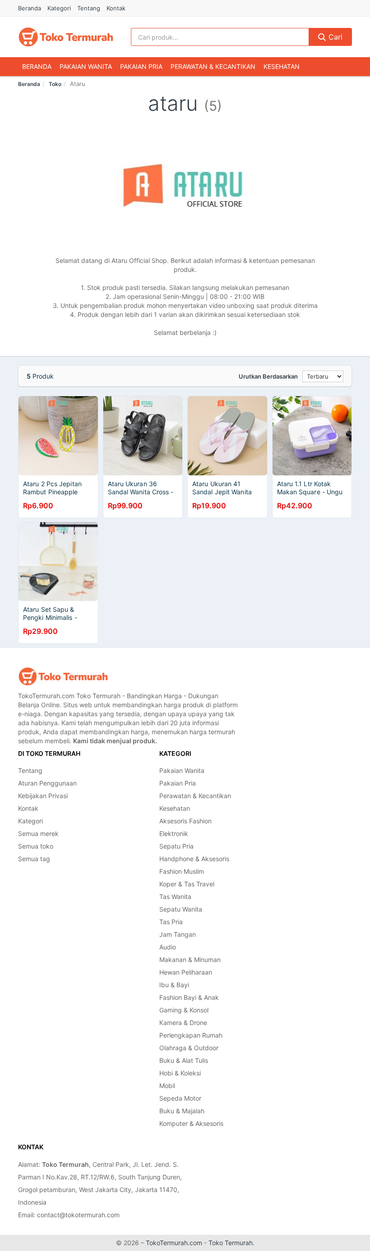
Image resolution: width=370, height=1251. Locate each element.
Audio (167, 947)
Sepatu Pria (176, 846)
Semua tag (34, 859)
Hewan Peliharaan (185, 972)
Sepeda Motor (180, 1098)
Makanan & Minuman (190, 959)
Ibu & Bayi (174, 985)
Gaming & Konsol (183, 1010)
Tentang (88, 8)
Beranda (29, 8)
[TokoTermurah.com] (66, 37)
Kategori (59, 8)
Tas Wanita (175, 896)
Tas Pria (171, 922)
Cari (334, 36)
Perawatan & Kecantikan (213, 66)
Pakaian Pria (141, 66)
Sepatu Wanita (180, 909)
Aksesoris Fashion (185, 821)
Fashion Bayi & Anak (189, 997)
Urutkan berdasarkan (268, 376)
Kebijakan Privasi (43, 795)
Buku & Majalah (181, 1111)
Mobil (167, 1085)
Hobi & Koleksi (180, 1073)
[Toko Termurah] (63, 676)
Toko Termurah (230, 1242)
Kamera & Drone (183, 1022)
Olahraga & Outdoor (188, 1048)
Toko (55, 84)
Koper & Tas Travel (186, 884)
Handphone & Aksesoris (194, 859)
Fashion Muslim (181, 871)
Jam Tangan (177, 934)
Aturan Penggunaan (47, 783)
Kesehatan (282, 66)
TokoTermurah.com (174, 1242)
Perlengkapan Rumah (190, 1035)
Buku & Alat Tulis (183, 1060)
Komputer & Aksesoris (191, 1123)
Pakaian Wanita (86, 66)
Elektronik (173, 833)
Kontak (115, 8)
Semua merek (38, 833)
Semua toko (35, 846)
